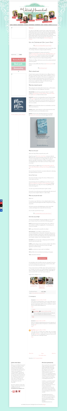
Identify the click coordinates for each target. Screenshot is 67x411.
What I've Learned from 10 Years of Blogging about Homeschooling (41, 286)
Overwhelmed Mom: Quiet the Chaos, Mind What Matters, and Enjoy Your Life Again (41, 166)
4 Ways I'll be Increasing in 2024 (34, 285)
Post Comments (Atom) (38, 358)
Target (48, 93)
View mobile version (42, 355)
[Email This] (41, 291)
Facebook (45, 37)
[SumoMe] (1, 210)
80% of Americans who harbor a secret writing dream (40, 183)
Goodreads (37, 115)
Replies (34, 309)
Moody (34, 93)
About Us (15, 24)
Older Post (54, 353)
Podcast (50, 24)
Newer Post (31, 353)
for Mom (33, 293)
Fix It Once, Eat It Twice (41, 156)
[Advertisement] (17, 46)
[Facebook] (1, 200)
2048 (35, 324)
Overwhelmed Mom (41, 293)
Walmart (44, 93)
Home (11, 24)
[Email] (1, 208)
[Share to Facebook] (44, 291)
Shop (42, 24)
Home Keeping (31, 24)
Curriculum (26, 24)
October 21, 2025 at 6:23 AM (46, 311)
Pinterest (30, 39)
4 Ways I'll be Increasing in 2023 (49, 285)
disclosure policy (49, 63)
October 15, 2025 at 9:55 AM (41, 299)
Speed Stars (33, 329)
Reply (32, 306)
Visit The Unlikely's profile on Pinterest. (18, 114)
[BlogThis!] (42, 291)
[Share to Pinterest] (45, 291)
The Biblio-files (37, 24)
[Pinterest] (1, 203)
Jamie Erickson (36, 311)
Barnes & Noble (39, 93)
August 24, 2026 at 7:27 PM (41, 329)
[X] (1, 205)
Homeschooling (20, 24)
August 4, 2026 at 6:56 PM (40, 320)
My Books (45, 24)
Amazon (34, 94)
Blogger (44, 404)
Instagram (50, 37)
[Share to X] (43, 291)
